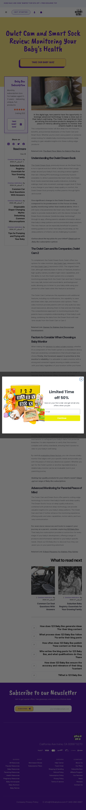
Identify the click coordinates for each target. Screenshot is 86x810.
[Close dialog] (81, 379)
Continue (61, 418)
